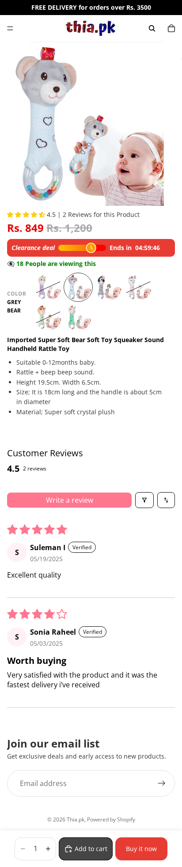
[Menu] (10, 28)
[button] (27, 214)
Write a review (69, 500)
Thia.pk (75, 819)
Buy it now (141, 848)
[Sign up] (161, 784)
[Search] (152, 28)
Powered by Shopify (111, 819)
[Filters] (144, 500)
